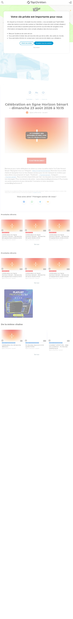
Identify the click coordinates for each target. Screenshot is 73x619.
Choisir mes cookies (26, 43)
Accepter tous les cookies (44, 43)
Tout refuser (36, 47)
